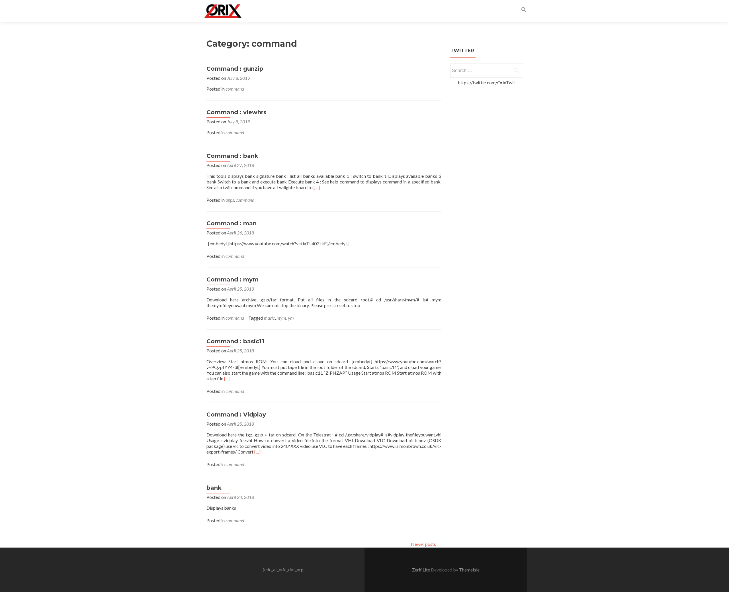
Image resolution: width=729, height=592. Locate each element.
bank (214, 487)
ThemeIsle (469, 569)
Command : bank (232, 155)
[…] (317, 187)
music (269, 318)
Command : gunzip (234, 68)
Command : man (231, 223)
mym (281, 318)
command (235, 88)
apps (230, 200)
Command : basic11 (235, 341)
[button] (524, 11)
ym (291, 318)
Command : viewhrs (236, 112)
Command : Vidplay (236, 414)
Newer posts (426, 544)
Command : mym (232, 279)
